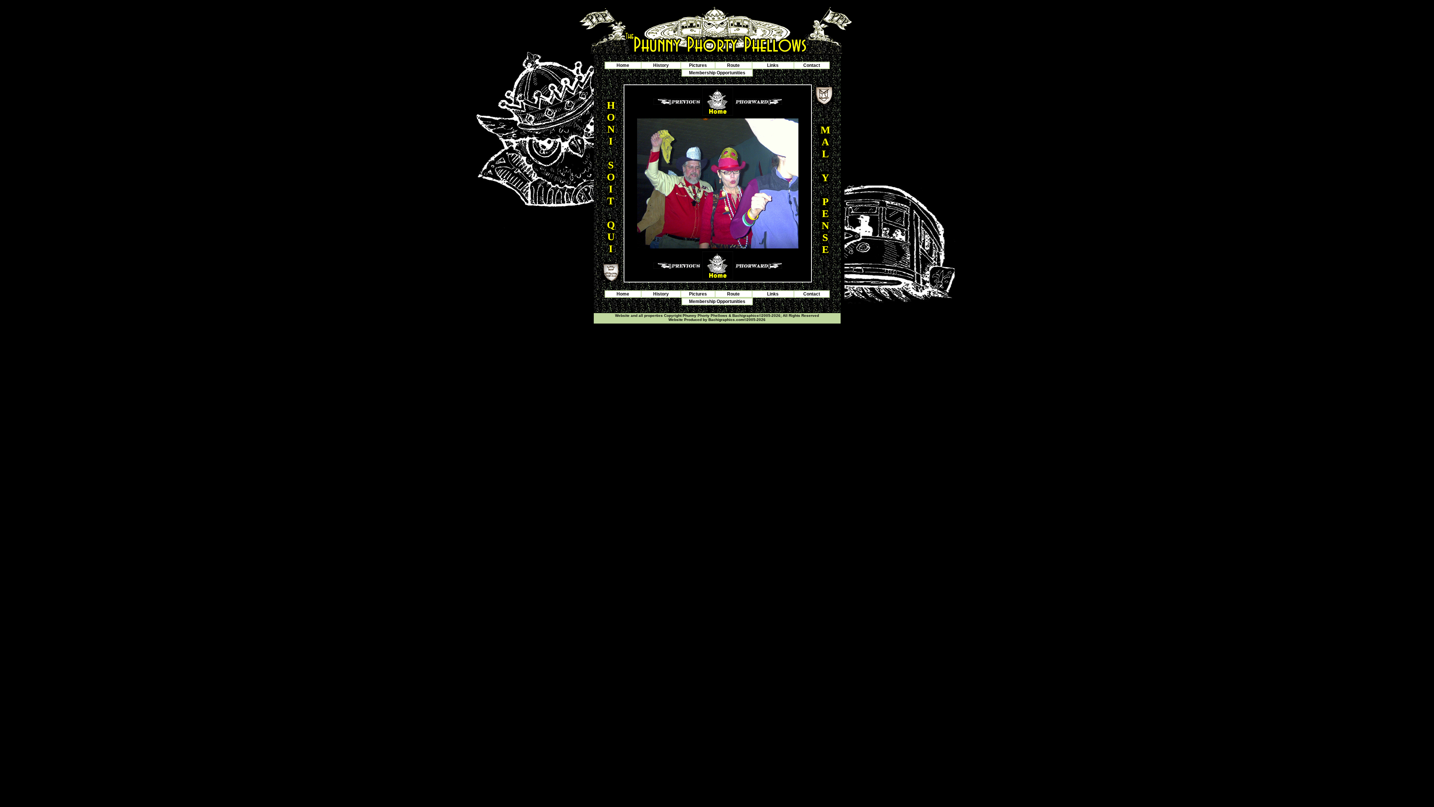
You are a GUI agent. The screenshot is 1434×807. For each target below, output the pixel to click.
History (661, 65)
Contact (811, 65)
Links (773, 65)
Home (623, 65)
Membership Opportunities (717, 72)
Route (733, 65)
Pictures (698, 65)
